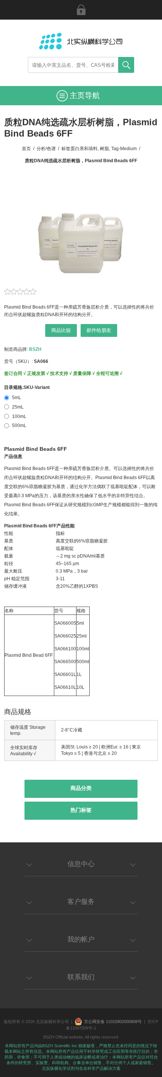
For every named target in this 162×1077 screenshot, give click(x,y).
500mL (19, 425)
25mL (18, 407)
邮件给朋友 (99, 330)
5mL (16, 397)
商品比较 (61, 330)
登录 (81, 10)
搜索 (126, 65)
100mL (19, 416)
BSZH (35, 349)
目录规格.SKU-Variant (27, 387)
